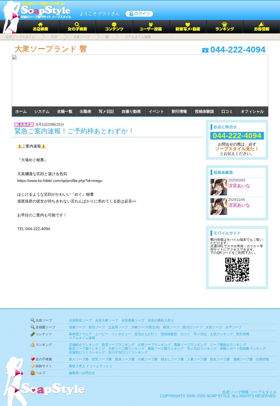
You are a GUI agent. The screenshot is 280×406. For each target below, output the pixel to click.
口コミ (227, 111)
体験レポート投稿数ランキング (243, 348)
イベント (156, 111)
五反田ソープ (118, 327)
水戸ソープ (233, 327)
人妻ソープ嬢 (197, 359)
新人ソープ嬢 (79, 359)
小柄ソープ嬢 (148, 359)
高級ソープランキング (190, 344)
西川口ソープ (192, 327)
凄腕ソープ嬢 (243, 359)
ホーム (21, 111)
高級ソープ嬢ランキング (166, 348)
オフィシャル (252, 111)
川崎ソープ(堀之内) (145, 327)
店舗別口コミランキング (87, 352)
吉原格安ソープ (80, 320)
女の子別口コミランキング (128, 352)
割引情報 (179, 111)
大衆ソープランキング (154, 344)
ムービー (101, 334)
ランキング (44, 345)
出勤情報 (262, 359)
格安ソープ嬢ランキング (87, 348)
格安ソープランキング (118, 344)
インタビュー (121, 334)
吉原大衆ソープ (106, 320)
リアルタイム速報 (82, 338)
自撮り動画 (131, 111)
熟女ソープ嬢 (220, 359)
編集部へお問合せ (82, 373)
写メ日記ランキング (202, 348)
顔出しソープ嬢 (172, 359)
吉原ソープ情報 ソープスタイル (249, 392)
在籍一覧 (64, 111)
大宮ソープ (214, 327)
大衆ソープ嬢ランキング (126, 348)
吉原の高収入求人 (161, 320)
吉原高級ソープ (132, 320)
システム (41, 111)
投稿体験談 (204, 111)
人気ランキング (221, 334)
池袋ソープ (77, 327)
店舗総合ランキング (83, 344)
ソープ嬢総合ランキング (228, 344)
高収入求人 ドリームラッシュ (90, 366)
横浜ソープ (171, 327)
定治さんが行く (146, 334)
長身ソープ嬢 (125, 359)
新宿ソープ (97, 327)
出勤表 (85, 111)
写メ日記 (106, 111)
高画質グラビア (80, 334)
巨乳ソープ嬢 (102, 359)
